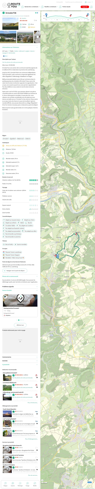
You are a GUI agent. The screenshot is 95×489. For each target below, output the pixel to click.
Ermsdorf (22, 15)
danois (32, 51)
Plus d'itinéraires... (33, 402)
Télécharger (20, 485)
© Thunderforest (80, 488)
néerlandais (12, 53)
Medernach (20, 138)
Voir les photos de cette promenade (12, 62)
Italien (16, 51)
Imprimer (13, 485)
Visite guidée (59, 2)
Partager (27, 485)
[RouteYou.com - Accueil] (13, 5)
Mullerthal (17, 15)
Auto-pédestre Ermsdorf (10, 373)
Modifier (35, 485)
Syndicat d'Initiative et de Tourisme (13, 455)
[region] (67, 249)
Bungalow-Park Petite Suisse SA (12, 445)
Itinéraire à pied (5, 15)
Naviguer (5, 485)
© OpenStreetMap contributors (89, 488)
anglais (27, 51)
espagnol (4, 53)
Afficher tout (20, 325)
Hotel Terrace (7, 428)
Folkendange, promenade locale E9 (13, 392)
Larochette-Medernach (9, 382)
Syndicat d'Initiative (9, 465)
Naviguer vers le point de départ (16, 270)
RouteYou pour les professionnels (73, 2)
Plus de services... (33, 475)
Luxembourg (11, 15)
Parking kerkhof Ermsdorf (11, 308)
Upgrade (84, 7)
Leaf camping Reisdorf (9, 419)
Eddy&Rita (24, 18)
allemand (21, 51)
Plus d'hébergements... (31, 439)
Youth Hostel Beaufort (9, 409)
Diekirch (28, 138)
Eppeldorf (13, 138)
